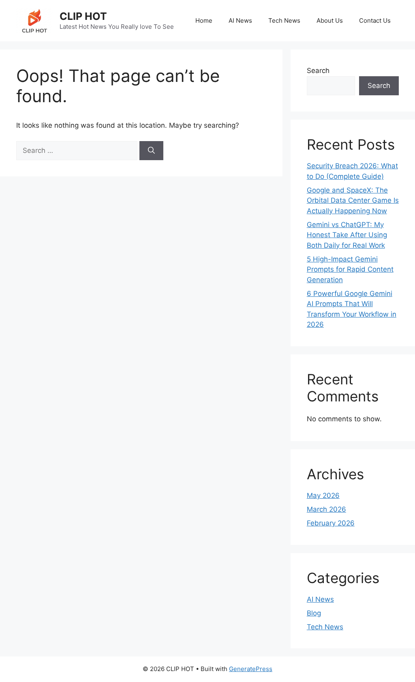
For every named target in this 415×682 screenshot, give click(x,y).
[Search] (151, 151)
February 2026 (331, 523)
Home (203, 20)
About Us (330, 20)
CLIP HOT (83, 16)
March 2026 (326, 509)
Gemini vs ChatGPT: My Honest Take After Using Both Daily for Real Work (347, 235)
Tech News (284, 20)
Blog (314, 613)
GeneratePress (250, 669)
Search (318, 70)
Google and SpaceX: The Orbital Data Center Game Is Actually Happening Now (353, 200)
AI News (240, 20)
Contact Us (375, 20)
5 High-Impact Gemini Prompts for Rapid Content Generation (350, 269)
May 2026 (323, 495)
